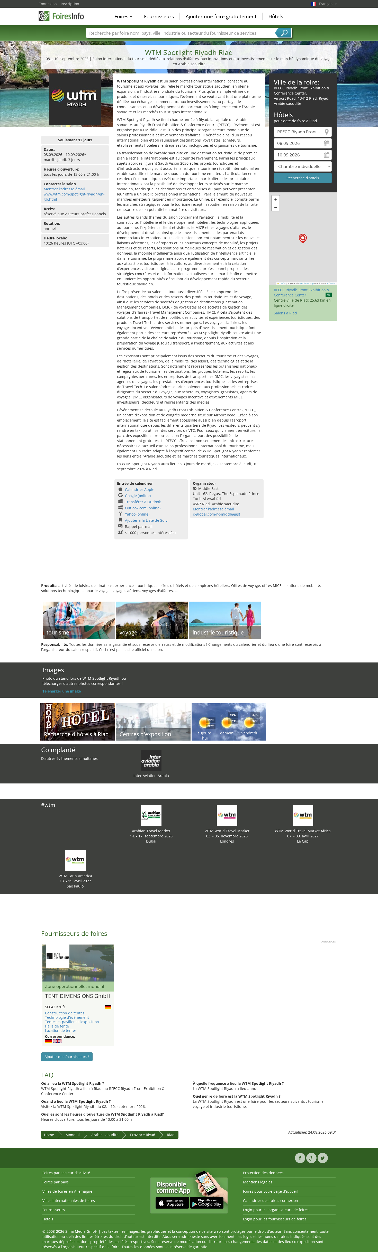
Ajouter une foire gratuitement (221, 16)
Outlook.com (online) (142, 508)
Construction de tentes (64, 1013)
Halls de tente (57, 1026)
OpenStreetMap (306, 283)
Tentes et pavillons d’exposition (72, 1021)
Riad (171, 1134)
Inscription (70, 3)
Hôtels (275, 16)
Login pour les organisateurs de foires (276, 1209)
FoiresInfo (64, 16)
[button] (302, 238)
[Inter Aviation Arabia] (151, 760)
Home (49, 1134)
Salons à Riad (285, 313)
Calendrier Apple (139, 489)
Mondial (73, 1134)
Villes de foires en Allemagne (67, 1191)
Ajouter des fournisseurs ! (66, 1056)
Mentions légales (257, 1182)
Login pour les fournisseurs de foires (275, 1219)
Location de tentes (61, 1030)
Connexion (48, 3)
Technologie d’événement (67, 1017)
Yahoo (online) (137, 514)
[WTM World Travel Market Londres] (227, 815)
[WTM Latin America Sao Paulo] (75, 860)
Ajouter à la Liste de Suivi (146, 520)
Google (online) (138, 495)
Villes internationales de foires (68, 1200)
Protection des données (263, 1172)
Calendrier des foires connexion (270, 1200)
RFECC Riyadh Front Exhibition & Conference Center (301, 292)
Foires (122, 16)
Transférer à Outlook (143, 501)
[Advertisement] (189, 566)
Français (326, 3)
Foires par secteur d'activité (66, 1172)
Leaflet (282, 283)
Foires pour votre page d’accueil (270, 1191)
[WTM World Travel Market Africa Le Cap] (302, 815)
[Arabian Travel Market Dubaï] (151, 815)
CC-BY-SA (331, 283)
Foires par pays (55, 1182)
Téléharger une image (61, 691)
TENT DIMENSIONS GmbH (77, 996)
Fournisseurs (159, 16)
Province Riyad (142, 1134)
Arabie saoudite (105, 1134)
